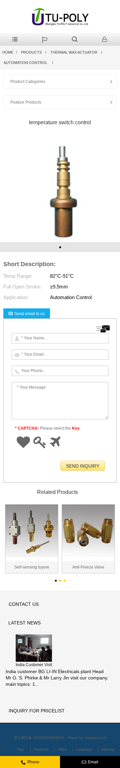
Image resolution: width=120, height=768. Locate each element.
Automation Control (26, 63)
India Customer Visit (34, 664)
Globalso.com (95, 738)
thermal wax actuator (73, 52)
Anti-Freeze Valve (88, 567)
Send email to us (29, 313)
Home (7, 52)
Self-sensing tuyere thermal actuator (31, 569)
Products (31, 52)
